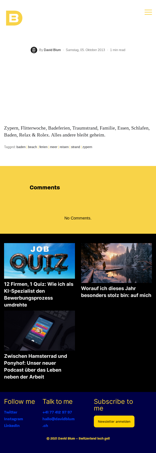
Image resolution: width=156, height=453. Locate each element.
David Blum (52, 50)
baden (21, 147)
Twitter (10, 412)
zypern (87, 147)
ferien (43, 147)
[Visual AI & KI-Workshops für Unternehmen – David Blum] (14, 18)
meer (53, 147)
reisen (64, 147)
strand (75, 147)
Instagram (13, 418)
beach (32, 147)
